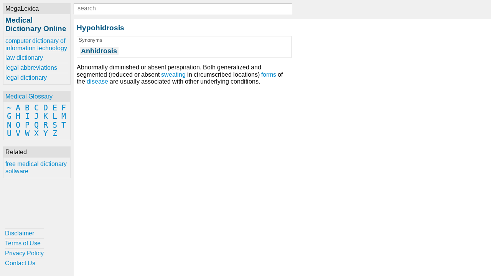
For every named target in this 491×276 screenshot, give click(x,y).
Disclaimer (19, 233)
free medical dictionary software (36, 167)
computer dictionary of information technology (36, 44)
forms (268, 74)
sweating (173, 74)
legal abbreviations (31, 67)
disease (97, 81)
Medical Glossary (29, 96)
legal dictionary (26, 77)
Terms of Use (23, 243)
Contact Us (20, 263)
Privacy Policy (24, 253)
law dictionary (24, 57)
